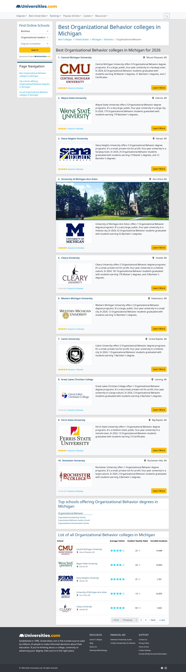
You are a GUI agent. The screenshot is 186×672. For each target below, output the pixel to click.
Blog (91, 643)
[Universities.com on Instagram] (166, 668)
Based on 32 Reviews (76, 248)
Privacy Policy (144, 643)
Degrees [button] (20, 15)
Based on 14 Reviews (76, 329)
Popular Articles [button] (71, 15)
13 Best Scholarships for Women (122, 643)
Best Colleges (65, 39)
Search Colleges (96, 639)
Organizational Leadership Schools (72, 517)
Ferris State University (73, 420)
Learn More (159, 87)
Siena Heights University (74, 138)
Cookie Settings (145, 650)
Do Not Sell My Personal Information (153, 654)
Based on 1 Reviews (75, 369)
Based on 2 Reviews (75, 169)
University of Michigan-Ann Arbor (79, 179)
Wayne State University (73, 98)
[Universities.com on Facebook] (162, 668)
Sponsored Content (26, 56)
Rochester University (73, 460)
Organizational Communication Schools (73, 523)
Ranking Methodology (98, 650)
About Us (93, 647)
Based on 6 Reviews (75, 88)
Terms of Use (144, 647)
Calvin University (70, 338)
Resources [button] (100, 15)
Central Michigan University (76, 57)
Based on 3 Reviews (75, 451)
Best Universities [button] (37, 15)
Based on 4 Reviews (75, 128)
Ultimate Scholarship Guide (121, 639)
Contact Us (143, 639)
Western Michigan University (77, 298)
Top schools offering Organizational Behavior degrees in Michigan (34, 84)
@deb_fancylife (73, 218)
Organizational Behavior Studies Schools (74, 520)
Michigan (96, 39)
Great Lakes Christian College (77, 379)
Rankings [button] (55, 15)
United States (82, 39)
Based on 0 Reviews (75, 288)
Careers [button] (87, 15)
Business (108, 39)
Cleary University (70, 257)
